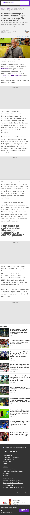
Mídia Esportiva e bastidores (13, 471)
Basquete (6, 475)
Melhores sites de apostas (12, 481)
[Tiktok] (8, 452)
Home (3, 8)
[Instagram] (11, 452)
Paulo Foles (6, 30)
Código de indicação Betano (13, 483)
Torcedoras (6, 473)
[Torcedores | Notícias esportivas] (8, 3)
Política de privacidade (11, 457)
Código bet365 (8, 485)
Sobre (5, 464)
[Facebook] (3, 452)
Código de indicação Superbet (13, 487)
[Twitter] (5, 451)
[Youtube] (14, 452)
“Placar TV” (5, 76)
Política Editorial (8, 459)
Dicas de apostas (9, 478)
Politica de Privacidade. (6, 512)
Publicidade (7, 461)
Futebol (8, 8)
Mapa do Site (7, 455)
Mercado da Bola (9, 469)
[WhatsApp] (17, 452)
